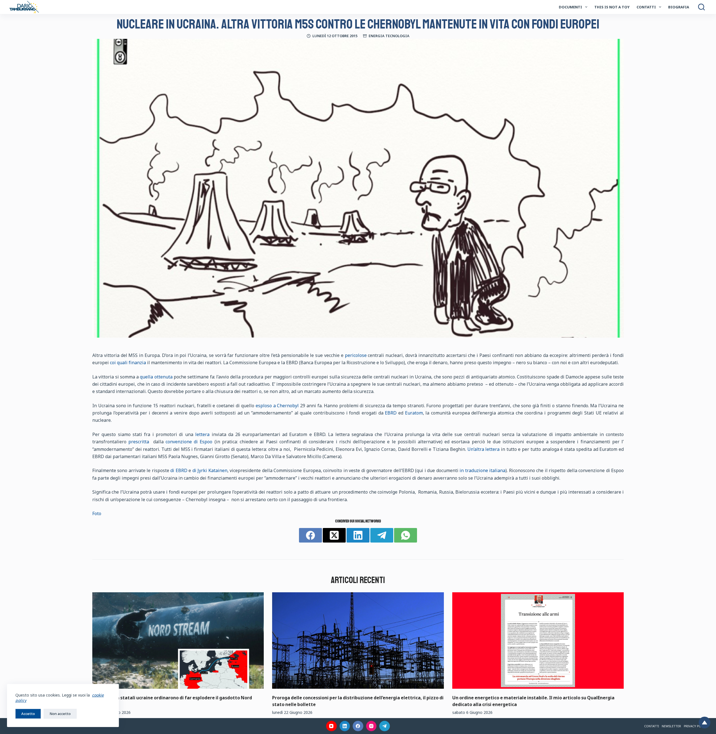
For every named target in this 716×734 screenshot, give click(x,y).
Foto (96, 513)
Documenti (570, 7)
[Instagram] (371, 726)
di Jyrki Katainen (209, 470)
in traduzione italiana (482, 470)
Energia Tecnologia (389, 35)
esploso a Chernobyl (277, 405)
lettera (202, 434)
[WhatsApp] (405, 535)
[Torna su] (704, 722)
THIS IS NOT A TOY (612, 7)
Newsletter (671, 726)
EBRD (391, 413)
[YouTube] (331, 726)
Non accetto (60, 713)
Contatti (646, 7)
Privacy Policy (696, 726)
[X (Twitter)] (334, 535)
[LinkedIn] (358, 535)
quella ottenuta (156, 377)
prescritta (138, 442)
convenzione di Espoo (189, 442)
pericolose (356, 355)
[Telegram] (381, 535)
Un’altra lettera (483, 449)
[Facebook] (310, 535)
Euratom (414, 413)
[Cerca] (701, 7)
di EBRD (178, 470)
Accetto (28, 713)
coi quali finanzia (128, 362)
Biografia (678, 7)
